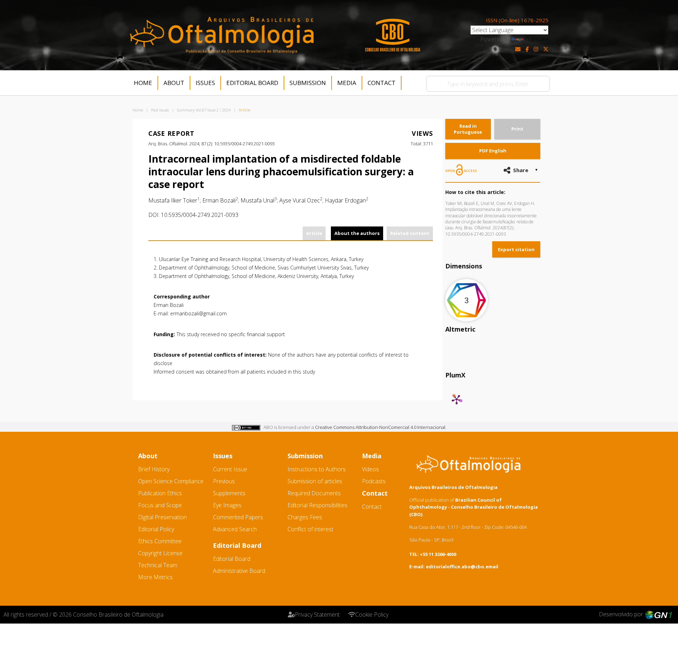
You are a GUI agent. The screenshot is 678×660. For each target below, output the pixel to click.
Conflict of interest (310, 529)
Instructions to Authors (316, 469)
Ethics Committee (160, 541)
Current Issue (230, 469)
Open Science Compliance (170, 481)
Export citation (516, 249)
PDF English (492, 150)
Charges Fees (304, 517)
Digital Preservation (162, 517)
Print (517, 129)
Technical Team (157, 565)
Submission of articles (314, 481)
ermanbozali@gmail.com (198, 313)
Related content (409, 233)
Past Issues (160, 110)
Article (314, 233)
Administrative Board (239, 571)
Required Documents (314, 493)
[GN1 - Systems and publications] (658, 614)
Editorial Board (252, 83)
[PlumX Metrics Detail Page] (456, 399)
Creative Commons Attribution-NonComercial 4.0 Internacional (380, 427)
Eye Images (227, 505)
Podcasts (374, 481)
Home (143, 83)
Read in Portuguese (468, 129)
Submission (308, 83)
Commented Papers (238, 517)
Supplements (229, 493)
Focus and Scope (160, 505)
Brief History (154, 469)
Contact (382, 83)
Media (346, 83)
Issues (205, 83)
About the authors (357, 233)
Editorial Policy (156, 529)
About (173, 83)
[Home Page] (222, 35)
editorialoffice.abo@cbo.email (462, 566)
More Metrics (155, 577)
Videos (370, 469)
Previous (224, 481)
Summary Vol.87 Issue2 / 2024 (204, 110)
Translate (536, 39)
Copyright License (160, 553)
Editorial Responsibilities (317, 505)
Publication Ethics (160, 493)
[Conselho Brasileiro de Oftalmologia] (392, 35)
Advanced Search (235, 529)
